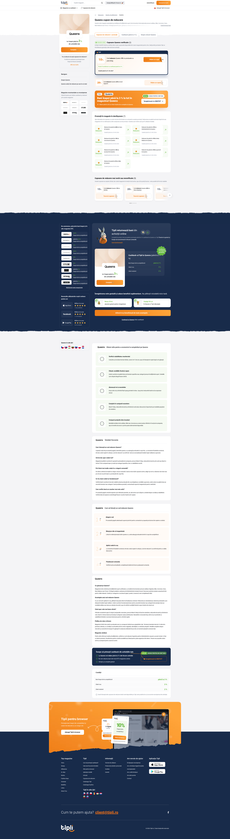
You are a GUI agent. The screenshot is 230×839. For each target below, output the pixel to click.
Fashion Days (65, 778)
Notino (63, 775)
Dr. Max (63, 772)
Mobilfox (63, 784)
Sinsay (63, 766)
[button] (170, 196)
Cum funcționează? (117, 242)
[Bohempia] (74, 102)
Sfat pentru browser (88, 769)
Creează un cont (163, 3)
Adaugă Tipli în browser (72, 732)
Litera (62, 788)
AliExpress (64, 769)
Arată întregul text (166, 25)
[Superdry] (65, 102)
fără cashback (133, 320)
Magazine (101, 15)
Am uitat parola (131, 775)
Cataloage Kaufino (88, 784)
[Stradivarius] (65, 108)
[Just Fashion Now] (74, 108)
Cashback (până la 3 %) (129, 35)
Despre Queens (65, 80)
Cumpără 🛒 (74, 50)
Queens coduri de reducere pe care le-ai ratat (74, 84)
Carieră (107, 772)
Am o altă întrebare (132, 772)
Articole (85, 775)
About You (64, 791)
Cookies (107, 769)
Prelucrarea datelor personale (113, 766)
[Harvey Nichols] (65, 113)
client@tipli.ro (106, 812)
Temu (62, 762)
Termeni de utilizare (110, 762)
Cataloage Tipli (87, 781)
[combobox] (87, 3)
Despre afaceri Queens (148, 35)
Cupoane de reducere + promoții (106, 35)
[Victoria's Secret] (83, 102)
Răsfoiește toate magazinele (74, 287)
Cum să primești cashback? (90, 762)
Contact (129, 778)
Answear (63, 781)
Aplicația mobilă (87, 772)
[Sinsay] (74, 113)
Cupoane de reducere (89, 778)
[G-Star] (83, 113)
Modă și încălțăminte (111, 15)
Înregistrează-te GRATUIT (152, 101)
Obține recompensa (119, 737)
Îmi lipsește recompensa (133, 762)
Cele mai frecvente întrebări (90, 766)
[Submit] (102, 3)
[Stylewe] (83, 108)
